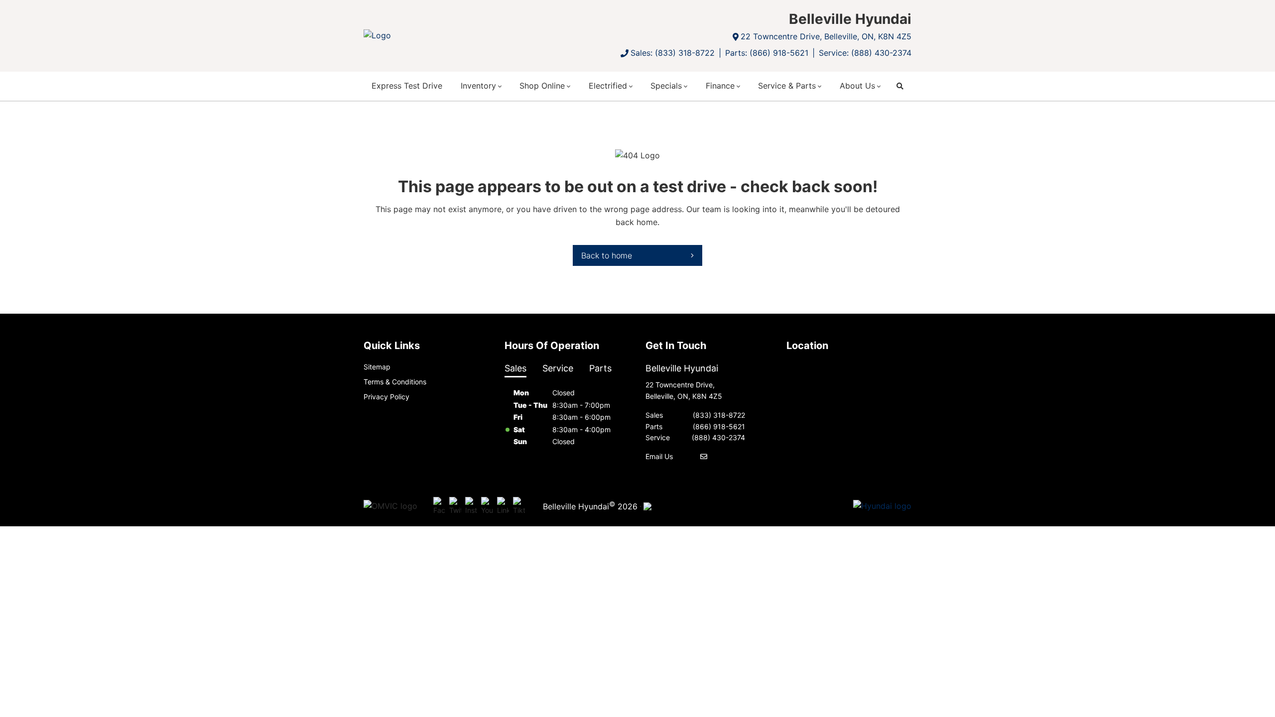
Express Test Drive (407, 86)
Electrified (608, 86)
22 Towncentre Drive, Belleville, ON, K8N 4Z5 (826, 36)
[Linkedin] (503, 506)
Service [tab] (557, 368)
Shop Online (542, 86)
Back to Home (606, 255)
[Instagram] (471, 506)
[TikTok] (519, 506)
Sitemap (377, 366)
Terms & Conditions (395, 381)
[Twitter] (455, 506)
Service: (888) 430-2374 (865, 53)
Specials (666, 86)
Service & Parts (787, 86)
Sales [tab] (515, 368)
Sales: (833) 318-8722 (673, 53)
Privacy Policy (386, 396)
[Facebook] (439, 506)
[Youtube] (487, 506)
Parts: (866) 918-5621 (766, 53)
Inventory (478, 86)
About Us (857, 86)
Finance (720, 86)
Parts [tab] (600, 368)
